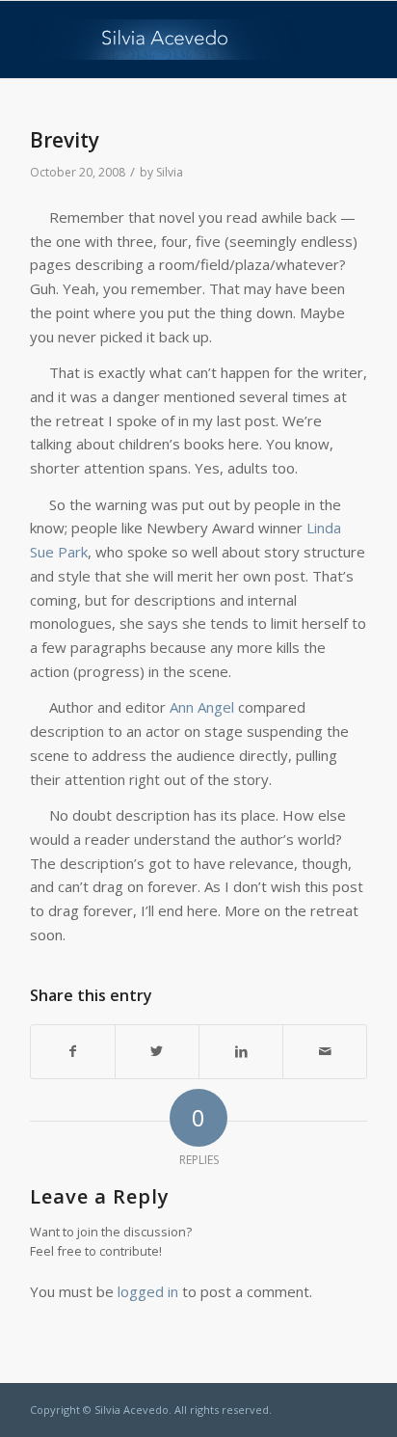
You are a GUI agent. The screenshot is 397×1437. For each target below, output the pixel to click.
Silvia (169, 172)
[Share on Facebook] (73, 1051)
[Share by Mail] (324, 1051)
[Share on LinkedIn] (240, 1051)
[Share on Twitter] (157, 1051)
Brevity (64, 139)
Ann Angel (202, 707)
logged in (148, 1291)
